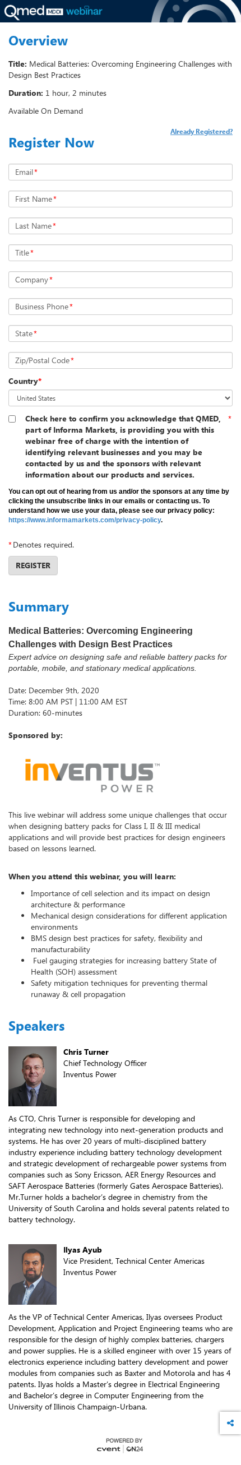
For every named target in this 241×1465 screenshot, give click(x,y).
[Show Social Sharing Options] (230, 1423)
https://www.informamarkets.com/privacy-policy (84, 520)
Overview (38, 40)
